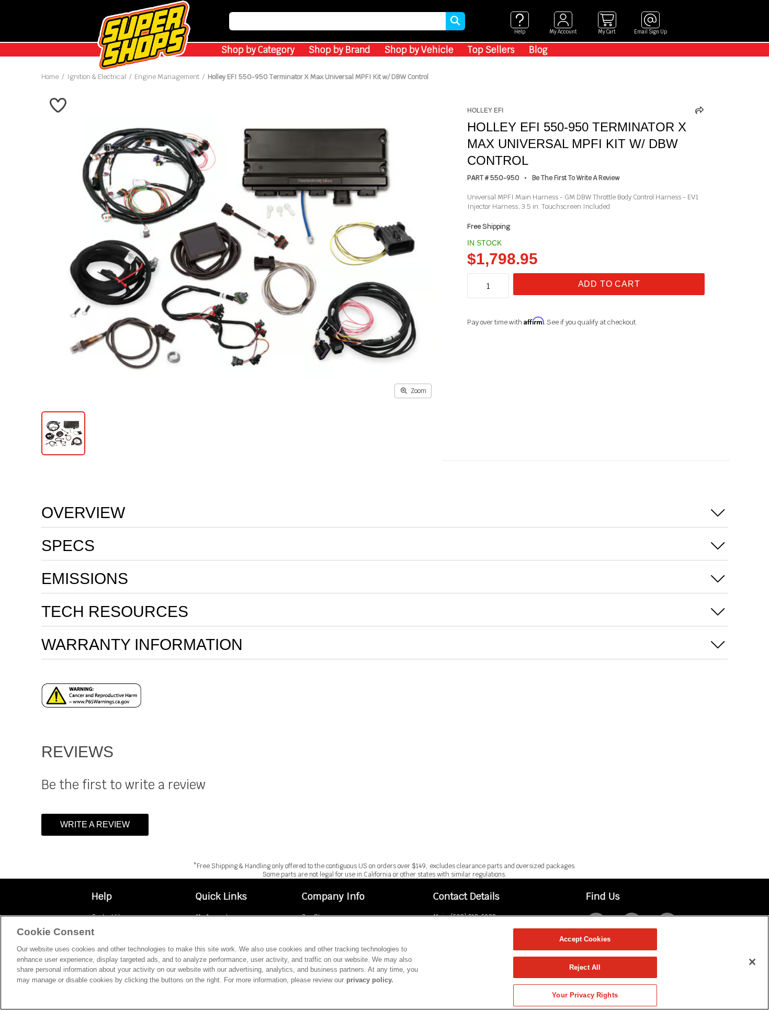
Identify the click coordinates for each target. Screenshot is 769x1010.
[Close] (752, 961)
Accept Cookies (584, 939)
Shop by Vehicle (419, 49)
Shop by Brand (339, 49)
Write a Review (95, 824)
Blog (538, 49)
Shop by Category (258, 49)
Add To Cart (609, 283)
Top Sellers (491, 49)
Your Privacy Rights (584, 995)
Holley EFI (485, 110)
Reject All (585, 967)
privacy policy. (369, 980)
